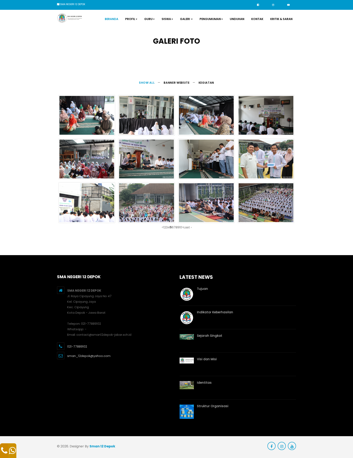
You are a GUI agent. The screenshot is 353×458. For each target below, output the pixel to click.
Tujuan (202, 289)
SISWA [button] (166, 19)
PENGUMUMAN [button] (210, 19)
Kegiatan (206, 82)
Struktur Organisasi (212, 406)
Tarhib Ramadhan (266, 176)
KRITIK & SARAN (281, 19)
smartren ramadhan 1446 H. (87, 132)
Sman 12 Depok (102, 446)
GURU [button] (148, 19)
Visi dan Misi (207, 359)
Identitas (204, 382)
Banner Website (176, 82)
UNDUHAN (237, 19)
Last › (188, 227)
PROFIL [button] (130, 19)
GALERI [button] (185, 19)
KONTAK (257, 19)
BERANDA (111, 19)
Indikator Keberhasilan (215, 312)
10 (180, 227)
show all (147, 82)
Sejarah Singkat (209, 335)
